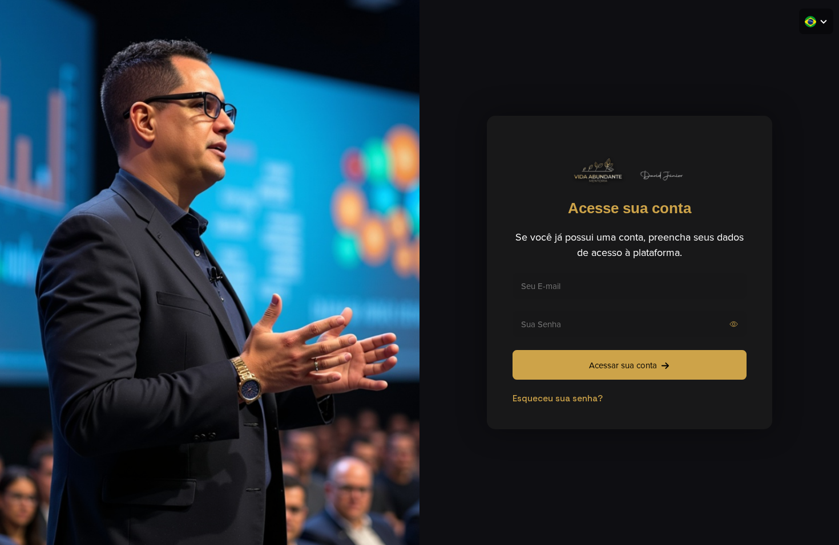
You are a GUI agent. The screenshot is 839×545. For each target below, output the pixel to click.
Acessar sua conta (623, 365)
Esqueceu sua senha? (558, 398)
